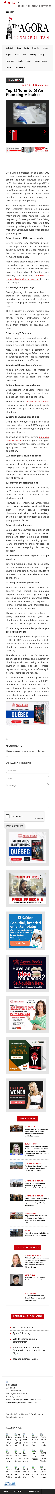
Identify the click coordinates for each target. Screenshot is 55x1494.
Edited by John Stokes (42, 85)
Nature (17, 54)
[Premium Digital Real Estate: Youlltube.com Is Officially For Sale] (43, 1440)
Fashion (45, 48)
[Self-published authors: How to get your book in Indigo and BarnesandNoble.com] (9, 1456)
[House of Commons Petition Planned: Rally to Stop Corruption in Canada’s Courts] (9, 1472)
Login (21, 6)
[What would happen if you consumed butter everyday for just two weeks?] (26, 1472)
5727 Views (28, 85)
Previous (6, 824)
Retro (19, 48)
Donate (35, 6)
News (24, 54)
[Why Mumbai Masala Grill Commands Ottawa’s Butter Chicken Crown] (35, 1472)
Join (28, 6)
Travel (28, 60)
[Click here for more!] (26, 1095)
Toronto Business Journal (25, 1358)
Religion (8, 54)
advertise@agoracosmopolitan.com (22, 1402)
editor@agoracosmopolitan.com (26, 1399)
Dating (42, 54)
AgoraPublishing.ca (14, 1417)
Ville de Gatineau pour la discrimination (25, 1340)
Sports (20, 60)
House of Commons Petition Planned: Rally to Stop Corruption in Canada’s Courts (36, 1185)
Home (5, 1491)
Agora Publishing (21, 1333)
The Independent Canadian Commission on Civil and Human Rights (29, 1350)
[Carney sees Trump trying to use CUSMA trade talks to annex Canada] (26, 1440)
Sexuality (33, 54)
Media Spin (9, 48)
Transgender (10, 60)
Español (8, 67)
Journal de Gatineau (23, 1327)
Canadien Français (40, 60)
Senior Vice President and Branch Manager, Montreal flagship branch (35, 1298)
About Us (18, 1491)
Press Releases (20, 67)
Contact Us (46, 6)
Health (26, 48)
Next (49, 824)
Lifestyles (35, 48)
